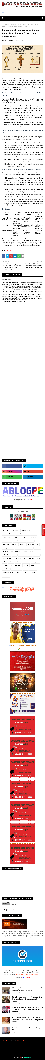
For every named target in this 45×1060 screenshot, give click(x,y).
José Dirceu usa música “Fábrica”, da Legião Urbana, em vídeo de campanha (27, 1029)
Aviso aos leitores (8, 534)
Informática (6, 555)
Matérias (36, 555)
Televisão (33, 569)
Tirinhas (18, 572)
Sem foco (6, 569)
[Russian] (29, 516)
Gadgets (25, 551)
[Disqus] (22, 377)
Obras (38, 558)
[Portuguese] (33, 516)
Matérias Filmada (8, 558)
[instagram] (12, 471)
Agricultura (16, 530)
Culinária (23, 537)
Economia (30, 541)
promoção (26, 562)
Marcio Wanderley (7, 40)
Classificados (7, 537)
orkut (4, 562)
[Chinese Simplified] (25, 516)
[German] (20, 520)
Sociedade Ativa (16, 569)
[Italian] (29, 520)
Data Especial (7, 541)
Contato (28, 1054)
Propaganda (35, 562)
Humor (32, 551)
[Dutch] (33, 520)
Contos (16, 537)
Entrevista (22, 544)
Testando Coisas (8, 572)
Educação (6, 544)
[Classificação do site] (14, 928)
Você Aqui (6, 576)
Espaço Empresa (8, 548)
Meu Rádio (31, 558)
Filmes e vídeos (15, 551)
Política (18, 562)
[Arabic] (12, 516)
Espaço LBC (19, 548)
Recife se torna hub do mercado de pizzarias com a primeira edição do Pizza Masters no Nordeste (27, 1009)
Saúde (33, 565)
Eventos (5, 551)
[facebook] (12, 466)
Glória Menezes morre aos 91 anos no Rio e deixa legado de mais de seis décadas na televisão (27, 999)
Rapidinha (18, 565)
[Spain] (25, 520)
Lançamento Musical (25, 555)
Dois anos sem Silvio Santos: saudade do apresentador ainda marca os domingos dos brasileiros (27, 1020)
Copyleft (4, 1040)
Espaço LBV (29, 548)
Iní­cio (16, 1054)
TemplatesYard (28, 1057)
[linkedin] (33, 477)
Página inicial (6, 24)
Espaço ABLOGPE (33, 544)
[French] (16, 520)
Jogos (14, 555)
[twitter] (33, 466)
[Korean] (16, 516)
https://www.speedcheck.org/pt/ (27, 974)
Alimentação (26, 530)
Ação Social (6, 530)
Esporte (37, 548)
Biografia (19, 534)
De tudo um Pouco (19, 541)
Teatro (26, 569)
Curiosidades (33, 537)
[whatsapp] (12, 477)
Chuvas (33, 534)
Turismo (33, 572)
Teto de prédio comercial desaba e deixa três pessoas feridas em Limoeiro (27, 989)
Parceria (22, 1054)
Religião (13, 24)
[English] (12, 520)
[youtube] (33, 471)
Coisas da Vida (20, 1040)
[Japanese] (20, 516)
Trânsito (25, 572)
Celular (26, 534)
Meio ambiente (20, 558)
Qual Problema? (7, 565)
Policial (11, 562)
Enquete (14, 544)
